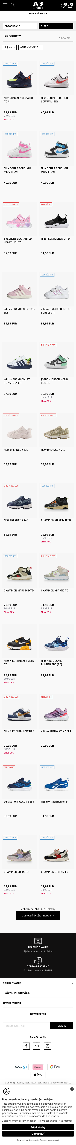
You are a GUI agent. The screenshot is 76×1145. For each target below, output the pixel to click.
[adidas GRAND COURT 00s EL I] (19, 289)
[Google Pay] (55, 1067)
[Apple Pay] (38, 1075)
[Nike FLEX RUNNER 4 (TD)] (56, 219)
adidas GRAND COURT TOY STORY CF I (17, 381)
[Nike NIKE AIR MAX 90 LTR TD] (19, 641)
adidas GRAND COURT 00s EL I (19, 310)
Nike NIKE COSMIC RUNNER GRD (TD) (51, 662)
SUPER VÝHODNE (38, 13)
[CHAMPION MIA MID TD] (56, 570)
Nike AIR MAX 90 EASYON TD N (18, 99)
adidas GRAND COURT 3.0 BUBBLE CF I (56, 310)
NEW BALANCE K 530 (16, 450)
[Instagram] (47, 1046)
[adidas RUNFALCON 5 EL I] (56, 711)
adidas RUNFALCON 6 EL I (19, 801)
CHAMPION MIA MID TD (54, 590)
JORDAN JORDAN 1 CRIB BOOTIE (54, 381)
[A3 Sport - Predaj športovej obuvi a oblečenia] (38, 5)
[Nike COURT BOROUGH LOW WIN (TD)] (56, 78)
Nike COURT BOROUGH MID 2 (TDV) (17, 170)
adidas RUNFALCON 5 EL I (56, 731)
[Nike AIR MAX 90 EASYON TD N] (19, 78)
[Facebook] (26, 1046)
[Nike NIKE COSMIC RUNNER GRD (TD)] (56, 641)
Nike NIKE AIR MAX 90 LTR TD (19, 662)
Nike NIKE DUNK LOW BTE (19, 731)
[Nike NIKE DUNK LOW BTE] (19, 711)
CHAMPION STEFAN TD (54, 872)
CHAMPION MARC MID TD (56, 520)
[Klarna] (38, 1067)
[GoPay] (21, 1067)
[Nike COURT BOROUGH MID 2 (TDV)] (19, 148)
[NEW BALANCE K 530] (19, 430)
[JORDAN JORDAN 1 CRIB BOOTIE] (56, 359)
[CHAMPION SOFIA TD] (19, 852)
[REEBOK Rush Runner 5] (56, 781)
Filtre (44, 26)
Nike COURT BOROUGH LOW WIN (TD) (54, 99)
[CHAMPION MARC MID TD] (56, 500)
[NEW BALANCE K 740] (56, 430)
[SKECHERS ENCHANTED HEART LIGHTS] (19, 219)
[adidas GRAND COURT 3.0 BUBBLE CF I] (56, 289)
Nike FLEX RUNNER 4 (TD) (55, 239)
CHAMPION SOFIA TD (16, 872)
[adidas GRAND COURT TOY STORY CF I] (19, 359)
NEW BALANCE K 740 (53, 450)
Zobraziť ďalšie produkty (38, 915)
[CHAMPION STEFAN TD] (56, 852)
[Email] (36, 1046)
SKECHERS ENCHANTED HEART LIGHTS (18, 240)
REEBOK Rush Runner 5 (54, 801)
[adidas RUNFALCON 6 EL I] (19, 781)
